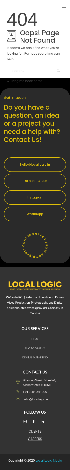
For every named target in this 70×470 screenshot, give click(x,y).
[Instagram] (26, 422)
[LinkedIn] (43, 422)
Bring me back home (26, 81)
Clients (35, 431)
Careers (35, 439)
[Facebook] (35, 422)
